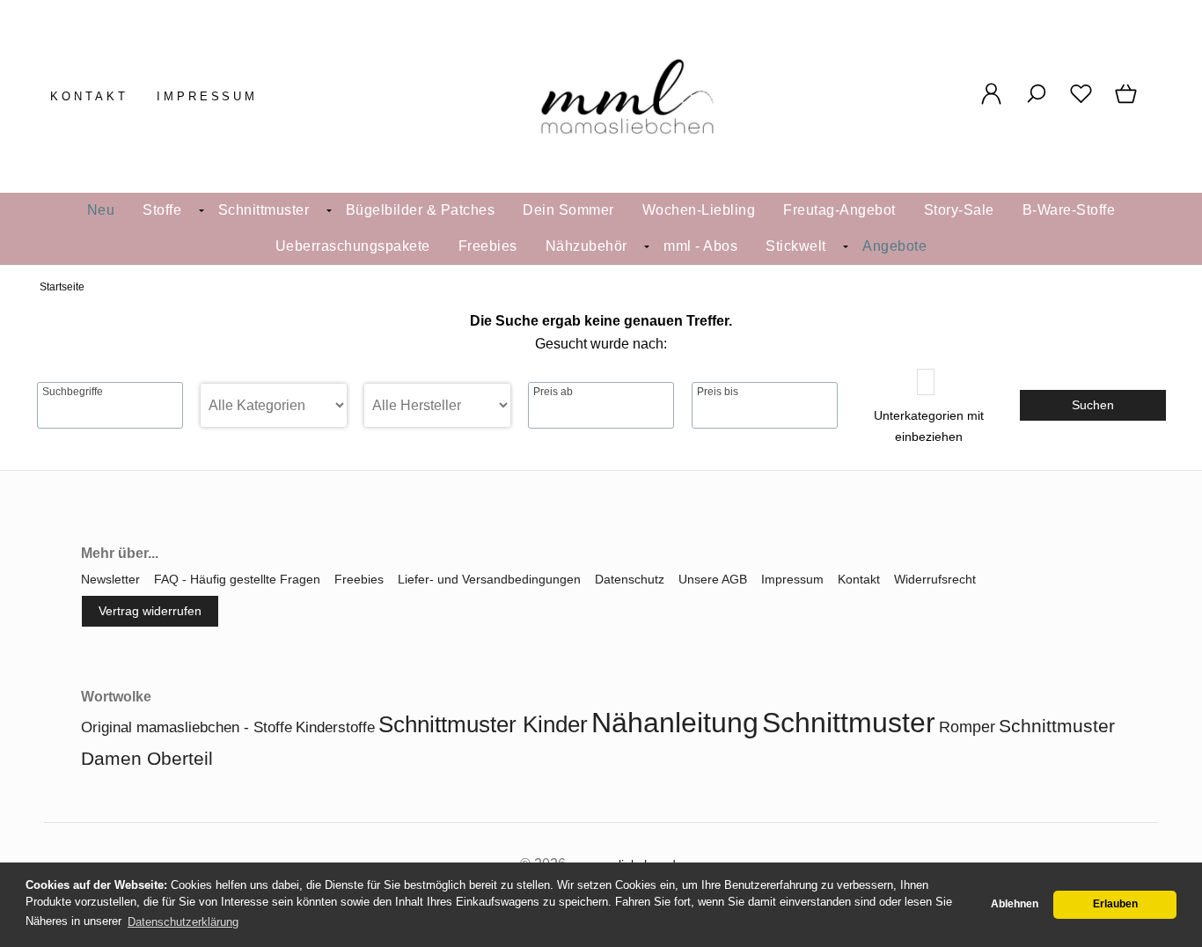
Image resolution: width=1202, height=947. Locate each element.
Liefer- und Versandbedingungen (489, 579)
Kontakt (89, 96)
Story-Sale (959, 209)
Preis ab (553, 391)
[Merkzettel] (1081, 103)
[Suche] (1036, 103)
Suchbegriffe (72, 391)
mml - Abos (700, 246)
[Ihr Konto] (991, 103)
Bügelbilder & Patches (420, 209)
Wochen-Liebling (699, 209)
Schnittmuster (264, 209)
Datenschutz (629, 579)
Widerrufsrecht (935, 579)
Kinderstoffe (335, 727)
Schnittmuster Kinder (483, 724)
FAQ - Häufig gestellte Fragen (237, 579)
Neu (101, 209)
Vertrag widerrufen (150, 611)
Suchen (1093, 405)
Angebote (894, 246)
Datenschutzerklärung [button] (183, 922)
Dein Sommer (568, 209)
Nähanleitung (675, 722)
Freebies (487, 246)
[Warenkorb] (1127, 103)
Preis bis (717, 391)
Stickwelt (796, 246)
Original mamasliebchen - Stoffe (186, 727)
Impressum (208, 96)
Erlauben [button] (1115, 904)
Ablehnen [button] (1014, 904)
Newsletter (110, 579)
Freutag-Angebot (839, 209)
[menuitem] (101, 211)
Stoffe (162, 209)
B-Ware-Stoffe (1069, 209)
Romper (967, 727)
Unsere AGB (712, 579)
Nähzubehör (586, 246)
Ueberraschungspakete (352, 246)
